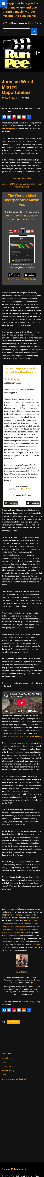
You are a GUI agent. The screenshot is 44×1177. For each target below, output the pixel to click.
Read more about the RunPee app (21, 279)
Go (34, 31)
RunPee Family (8, 1070)
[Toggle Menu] (3, 3)
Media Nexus (7, 1058)
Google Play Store (29, 489)
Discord (7, 947)
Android (38, 23)
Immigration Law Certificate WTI (14, 1079)
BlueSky (14, 947)
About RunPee (7, 1054)
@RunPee (36, 944)
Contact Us (6, 1066)
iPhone (30, 23)
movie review (13, 1022)
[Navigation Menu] (39, 53)
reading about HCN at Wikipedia (28, 736)
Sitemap (5, 1075)
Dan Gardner (10, 98)
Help (4, 1062)
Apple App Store (14, 489)
